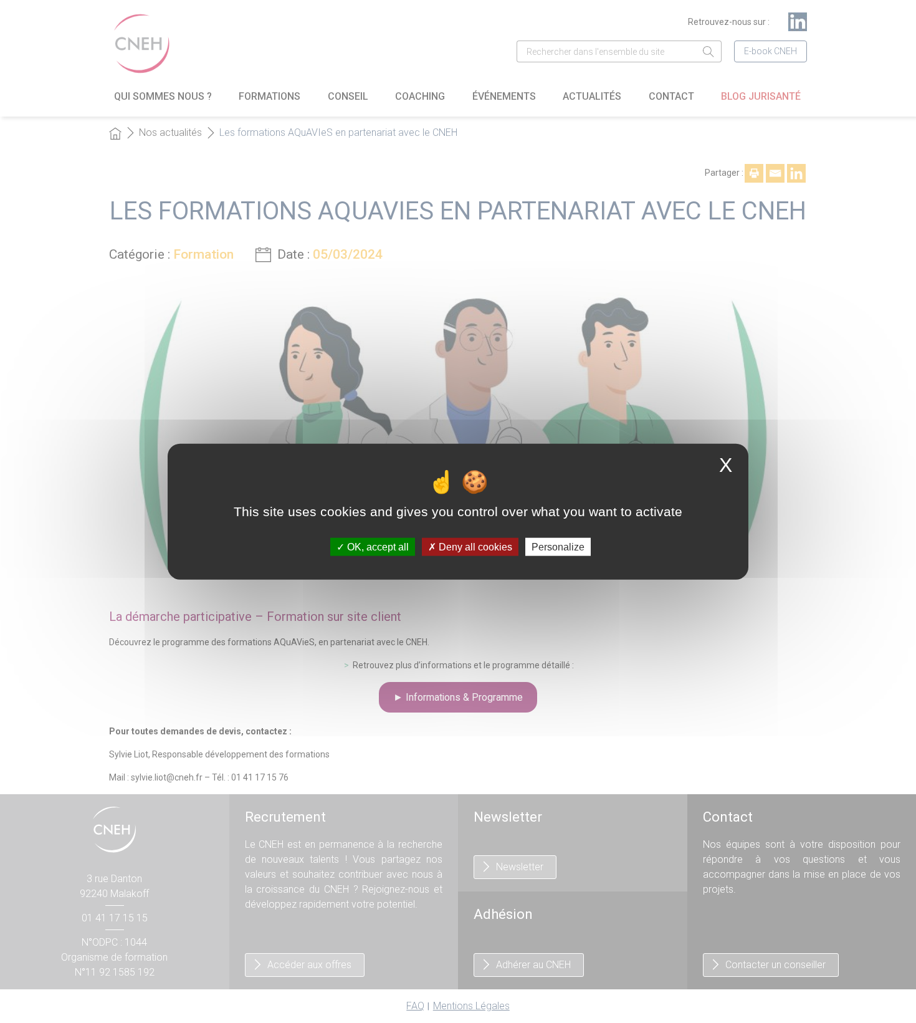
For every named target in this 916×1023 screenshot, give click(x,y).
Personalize (558, 547)
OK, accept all (377, 547)
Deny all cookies (474, 547)
